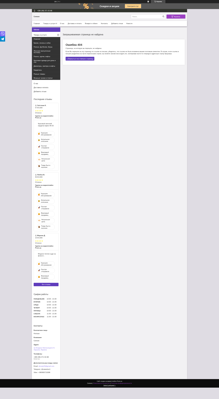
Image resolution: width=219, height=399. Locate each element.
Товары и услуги (49, 23)
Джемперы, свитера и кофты (44, 66)
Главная (37, 23)
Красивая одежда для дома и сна (45, 61)
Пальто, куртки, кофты (42, 56)
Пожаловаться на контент (101, 383)
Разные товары (39, 74)
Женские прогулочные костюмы (42, 51)
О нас (62, 23)
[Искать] (163, 17)
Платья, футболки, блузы (43, 47)
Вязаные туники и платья (43, 78)
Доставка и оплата (75, 23)
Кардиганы (38, 70)
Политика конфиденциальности (121, 383)
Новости (129, 23)
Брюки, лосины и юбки (42, 43)
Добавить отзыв (117, 23)
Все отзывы (46, 284)
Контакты (104, 23)
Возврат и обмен (91, 23)
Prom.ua (119, 381)
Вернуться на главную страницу (80, 59)
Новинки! (37, 39)
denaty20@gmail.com (46, 366)
